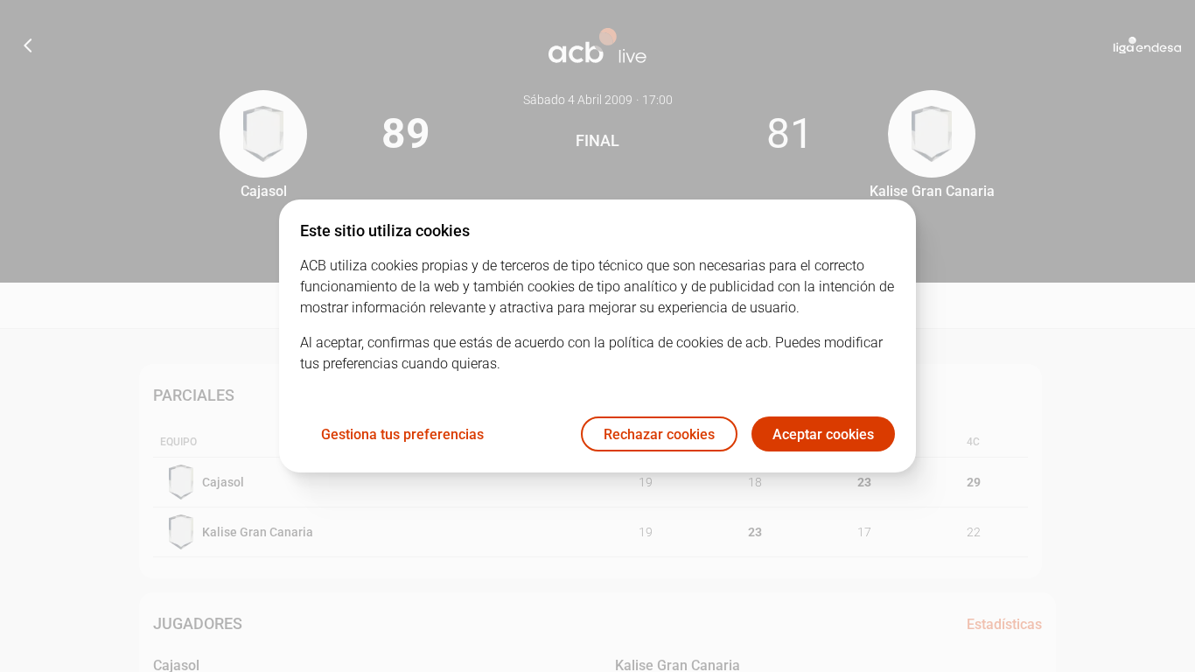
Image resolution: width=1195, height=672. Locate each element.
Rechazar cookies (659, 434)
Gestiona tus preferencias (402, 434)
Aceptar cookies (823, 434)
